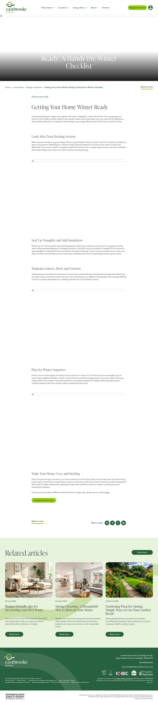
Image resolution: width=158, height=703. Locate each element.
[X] (118, 522)
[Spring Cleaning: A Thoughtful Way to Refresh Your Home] (79, 580)
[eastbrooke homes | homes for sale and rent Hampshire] (16, 7)
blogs (107, 492)
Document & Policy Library (60, 682)
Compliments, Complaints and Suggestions (42, 680)
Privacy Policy (9, 680)
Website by (144, 698)
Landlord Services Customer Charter (17, 682)
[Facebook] (112, 522)
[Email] (107, 522)
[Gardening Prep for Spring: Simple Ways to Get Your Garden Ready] (129, 580)
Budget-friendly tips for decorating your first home (24, 608)
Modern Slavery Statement (80, 682)
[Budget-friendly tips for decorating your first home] (28, 580)
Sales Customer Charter (67, 680)
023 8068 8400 (146, 662)
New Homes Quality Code (40, 682)
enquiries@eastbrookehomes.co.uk (137, 667)
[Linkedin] (123, 522)
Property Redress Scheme (124, 678)
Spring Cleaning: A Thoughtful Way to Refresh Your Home (76, 608)
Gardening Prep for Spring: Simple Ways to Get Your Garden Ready (128, 610)
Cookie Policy (21, 680)
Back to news (147, 87)
